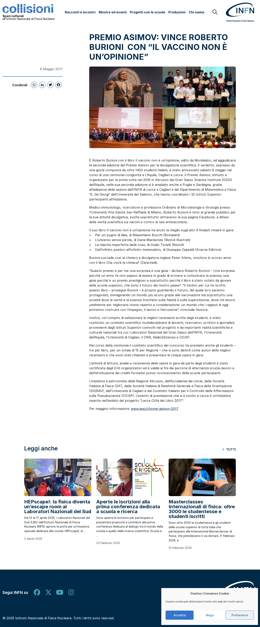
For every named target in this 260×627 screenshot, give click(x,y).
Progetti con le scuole (147, 12)
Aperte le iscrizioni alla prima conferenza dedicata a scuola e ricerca (128, 506)
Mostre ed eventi (113, 12)
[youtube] (60, 592)
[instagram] (71, 592)
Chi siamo (196, 12)
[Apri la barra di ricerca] (215, 12)
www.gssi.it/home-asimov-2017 (154, 409)
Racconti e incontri (80, 12)
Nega (210, 615)
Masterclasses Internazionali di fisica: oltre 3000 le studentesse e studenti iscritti (202, 509)
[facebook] (37, 592)
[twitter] (48, 592)
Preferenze (240, 615)
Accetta (180, 615)
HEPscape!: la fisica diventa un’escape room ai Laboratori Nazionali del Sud (57, 506)
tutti (230, 449)
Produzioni (176, 12)
